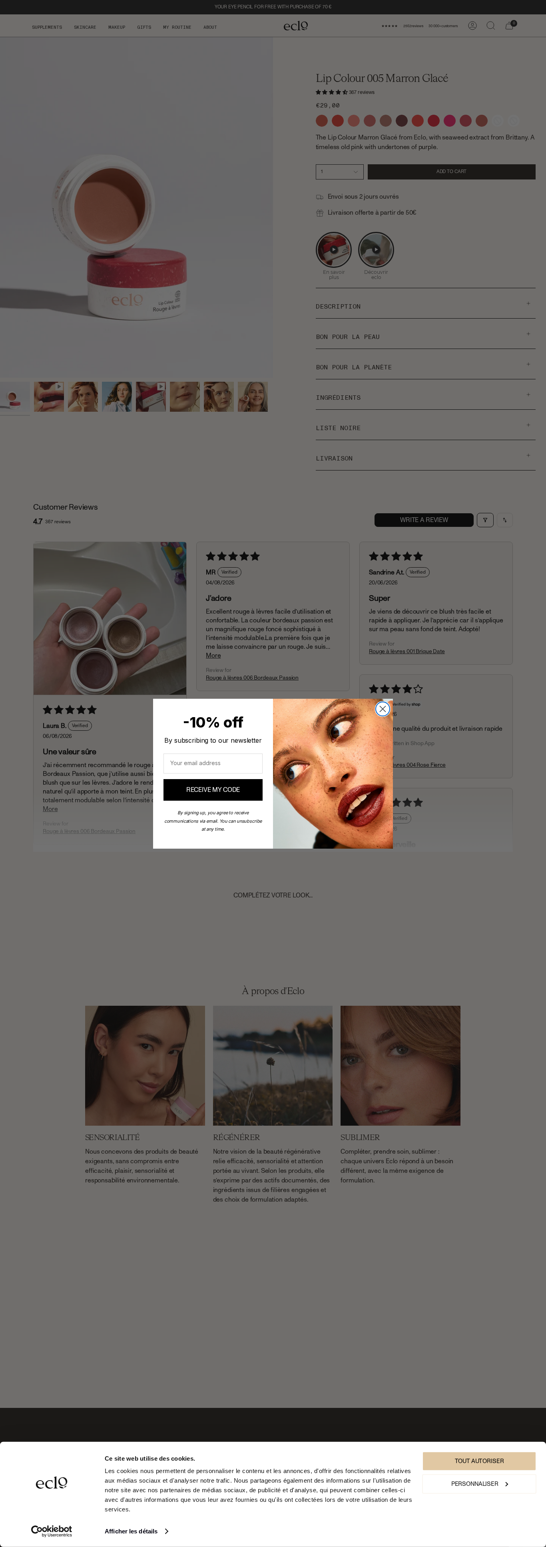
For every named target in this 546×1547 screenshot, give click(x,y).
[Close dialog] (383, 709)
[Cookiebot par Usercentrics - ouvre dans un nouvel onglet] (52, 1531)
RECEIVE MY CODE (213, 789)
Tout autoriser (479, 1461)
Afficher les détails (131, 1531)
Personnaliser (474, 1483)
